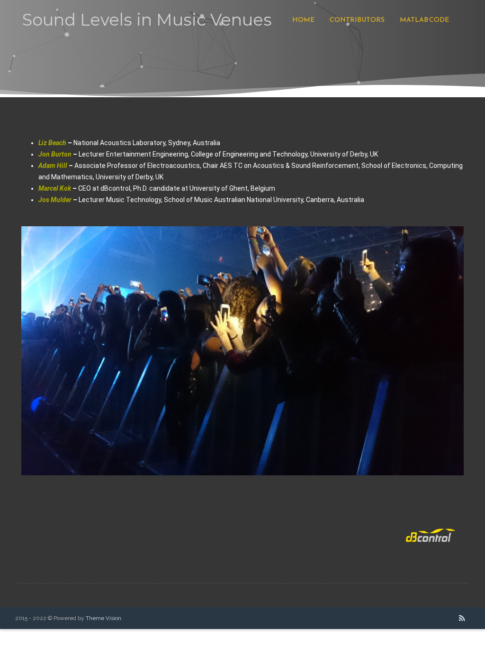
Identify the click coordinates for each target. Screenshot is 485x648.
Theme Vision (103, 618)
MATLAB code (424, 20)
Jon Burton (55, 154)
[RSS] (462, 618)
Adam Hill (52, 165)
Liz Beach (52, 143)
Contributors (357, 20)
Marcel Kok (54, 188)
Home (303, 20)
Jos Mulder (55, 200)
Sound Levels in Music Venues (147, 19)
